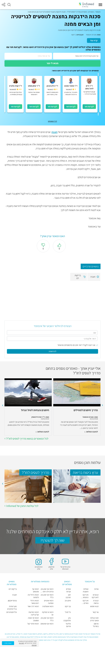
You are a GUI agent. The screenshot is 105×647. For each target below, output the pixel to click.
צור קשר (96, 612)
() (69, 89)
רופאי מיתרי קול (33, 623)
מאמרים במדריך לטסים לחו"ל (77, 12)
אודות (96, 589)
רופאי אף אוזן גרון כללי (47, 596)
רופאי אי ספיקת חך (47, 613)
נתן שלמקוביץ (67, 619)
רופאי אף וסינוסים (47, 623)
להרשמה (52, 351)
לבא (2, 405)
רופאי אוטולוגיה (47, 606)
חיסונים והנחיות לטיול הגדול (35, 410)
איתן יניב (68, 600)
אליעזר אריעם (68, 625)
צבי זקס (68, 606)
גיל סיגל (68, 612)
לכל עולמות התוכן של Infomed (22, 506)
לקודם (102, 405)
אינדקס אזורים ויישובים (85, 601)
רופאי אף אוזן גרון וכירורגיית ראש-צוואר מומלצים (47, 590)
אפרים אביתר (68, 590)
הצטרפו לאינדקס (95, 596)
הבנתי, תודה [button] (8, 643)
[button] (9, 4)
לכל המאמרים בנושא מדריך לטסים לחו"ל (27, 438)
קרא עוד (93, 40)
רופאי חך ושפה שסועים (33, 619)
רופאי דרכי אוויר (33, 606)
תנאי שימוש (94, 606)
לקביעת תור (89, 106)
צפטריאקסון (12, 600)
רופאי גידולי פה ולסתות (33, 596)
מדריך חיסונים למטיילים (86, 410)
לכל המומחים (52, 121)
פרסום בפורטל (96, 625)
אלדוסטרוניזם (11, 612)
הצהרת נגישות (96, 601)
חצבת (54, 132)
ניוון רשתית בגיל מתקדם (12, 607)
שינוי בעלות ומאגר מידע (94, 619)
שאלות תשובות (85, 590)
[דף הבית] (86, 4)
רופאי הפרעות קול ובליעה (34, 613)
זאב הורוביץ (68, 596)
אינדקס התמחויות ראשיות (84, 596)
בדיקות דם (13, 589)
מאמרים (91, 12)
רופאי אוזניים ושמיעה (48, 601)
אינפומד (98, 12)
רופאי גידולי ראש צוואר (34, 601)
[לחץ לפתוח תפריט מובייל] (100, 4)
